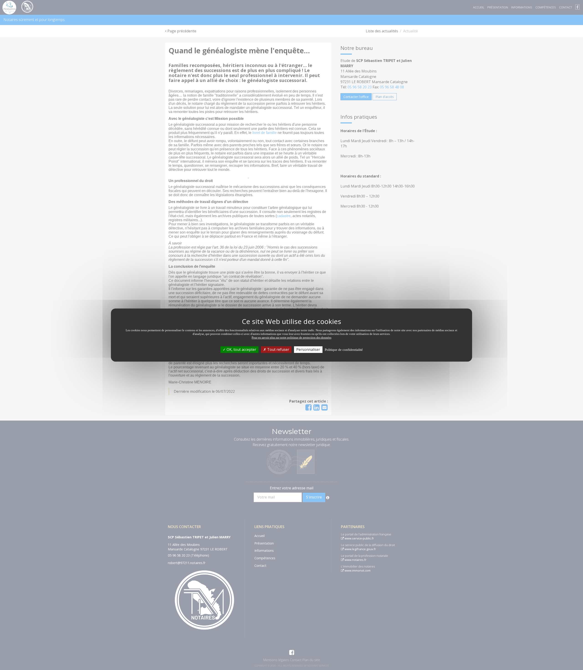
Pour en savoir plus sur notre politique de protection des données (291, 337)
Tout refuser (277, 349)
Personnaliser (308, 349)
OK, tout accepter (241, 349)
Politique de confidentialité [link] (344, 350)
